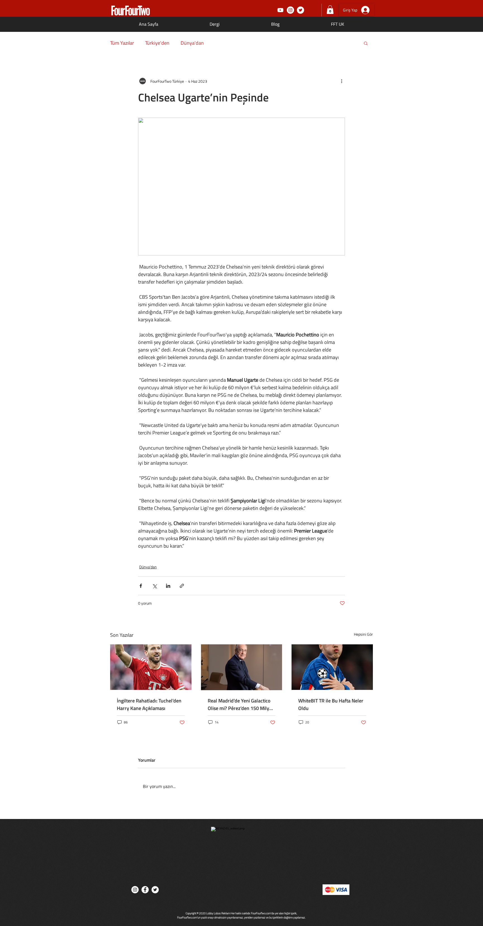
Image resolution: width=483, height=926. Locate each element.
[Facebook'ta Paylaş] (140, 585)
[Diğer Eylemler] (341, 81)
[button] (330, 9)
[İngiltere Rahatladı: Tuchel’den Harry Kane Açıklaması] (150, 667)
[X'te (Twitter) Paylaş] (154, 585)
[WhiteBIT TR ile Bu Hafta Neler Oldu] (332, 667)
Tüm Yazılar (122, 43)
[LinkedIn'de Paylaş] (168, 585)
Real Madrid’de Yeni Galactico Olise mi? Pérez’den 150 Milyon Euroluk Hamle (241, 704)
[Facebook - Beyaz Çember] (145, 889)
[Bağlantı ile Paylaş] (181, 585)
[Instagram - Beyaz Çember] (290, 10)
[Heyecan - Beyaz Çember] (300, 10)
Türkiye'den (157, 43)
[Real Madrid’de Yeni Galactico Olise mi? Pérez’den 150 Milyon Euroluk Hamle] (241, 667)
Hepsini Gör (363, 634)
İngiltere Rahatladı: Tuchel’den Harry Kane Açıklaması (149, 704)
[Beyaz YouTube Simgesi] (280, 10)
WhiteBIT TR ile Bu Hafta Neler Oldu (330, 704)
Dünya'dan (192, 43)
